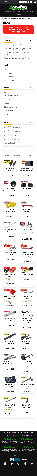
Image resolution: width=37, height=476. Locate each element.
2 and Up (16, 135)
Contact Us (29, 435)
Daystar (7, 99)
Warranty (8, 435)
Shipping (13, 432)
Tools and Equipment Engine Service (17, 49)
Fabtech (7, 103)
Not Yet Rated (9, 143)
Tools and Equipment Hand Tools (16, 58)
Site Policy (15, 435)
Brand (18, 88)
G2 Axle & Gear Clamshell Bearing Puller (27, 232)
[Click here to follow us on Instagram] (18, 463)
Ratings (18, 123)
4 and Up (16, 127)
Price (18, 65)
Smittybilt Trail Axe (27, 384)
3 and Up (16, 131)
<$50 (6, 69)
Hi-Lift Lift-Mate (27, 274)
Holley (6, 114)
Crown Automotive (11, 96)
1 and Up (16, 139)
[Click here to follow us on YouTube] (32, 463)
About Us (22, 435)
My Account (7, 432)
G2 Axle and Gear (10, 107)
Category (18, 40)
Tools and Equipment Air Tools (15, 45)
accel (6, 92)
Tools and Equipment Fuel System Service (16, 53)
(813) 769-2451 (27, 441)
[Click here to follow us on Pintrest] (25, 463)
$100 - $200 (8, 77)
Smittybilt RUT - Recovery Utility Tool (27, 364)
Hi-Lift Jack (8, 111)
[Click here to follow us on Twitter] (12, 463)
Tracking (20, 432)
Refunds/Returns (28, 432)
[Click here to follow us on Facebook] (5, 463)
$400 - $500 (9, 81)
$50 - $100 (8, 73)
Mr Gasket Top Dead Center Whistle (27, 321)
